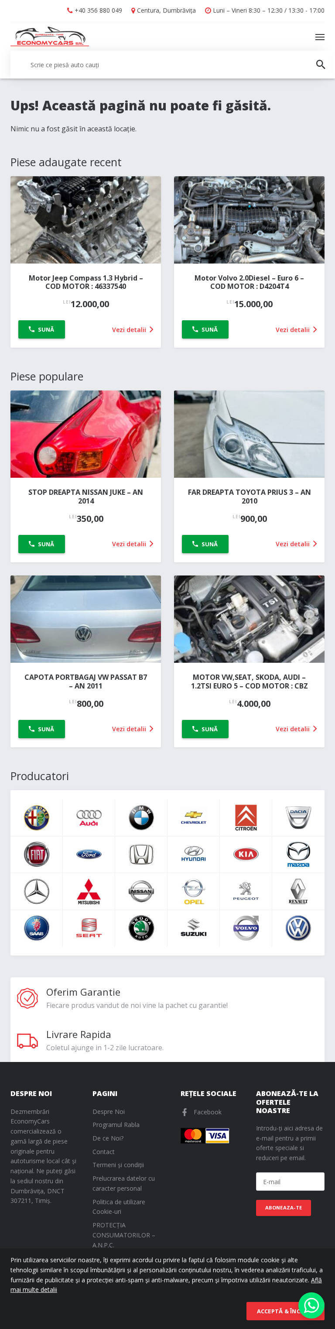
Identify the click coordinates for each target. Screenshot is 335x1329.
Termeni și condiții (118, 1165)
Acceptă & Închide (285, 1311)
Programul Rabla (116, 1124)
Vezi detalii (130, 329)
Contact (103, 1151)
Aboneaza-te (283, 1207)
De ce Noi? (107, 1138)
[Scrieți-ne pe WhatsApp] (311, 1305)
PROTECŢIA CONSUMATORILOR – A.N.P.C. (123, 1235)
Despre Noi (108, 1111)
